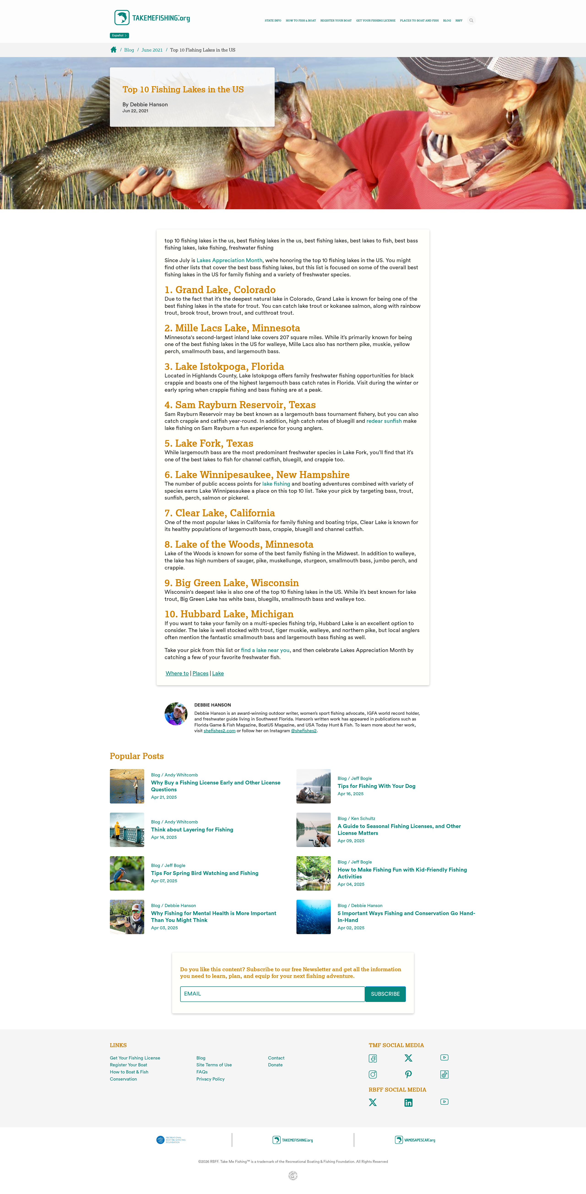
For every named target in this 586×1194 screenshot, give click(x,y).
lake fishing (276, 484)
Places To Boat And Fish (419, 20)
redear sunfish (383, 421)
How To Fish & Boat (301, 20)
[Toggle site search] (471, 20)
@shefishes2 (304, 731)
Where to (177, 673)
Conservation (123, 1079)
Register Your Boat (336, 20)
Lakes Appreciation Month (229, 260)
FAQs (202, 1072)
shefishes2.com (220, 731)
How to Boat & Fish (129, 1072)
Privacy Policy (210, 1079)
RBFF (459, 20)
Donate (275, 1065)
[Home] (116, 50)
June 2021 (152, 50)
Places (201, 673)
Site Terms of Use (214, 1065)
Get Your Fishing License (376, 20)
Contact (276, 1058)
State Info (273, 20)
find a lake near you (265, 650)
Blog (447, 20)
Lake (218, 673)
